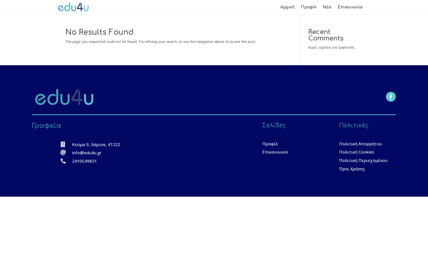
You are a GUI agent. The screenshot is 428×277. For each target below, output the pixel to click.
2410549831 (84, 161)
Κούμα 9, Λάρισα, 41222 (96, 144)
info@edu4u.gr (87, 152)
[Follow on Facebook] (391, 97)
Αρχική (287, 7)
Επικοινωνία (350, 7)
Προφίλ (308, 7)
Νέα (327, 7)
